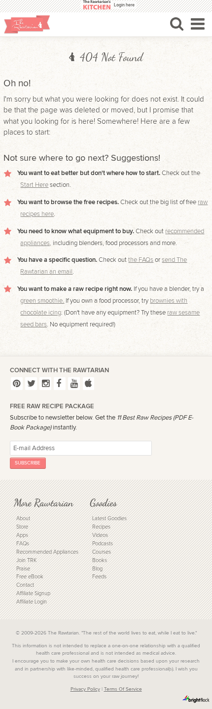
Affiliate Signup (33, 593)
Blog (97, 569)
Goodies (103, 502)
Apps (22, 535)
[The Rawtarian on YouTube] (74, 383)
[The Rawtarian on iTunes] (89, 383)
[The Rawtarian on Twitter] (31, 383)
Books (99, 560)
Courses (101, 552)
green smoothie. (42, 301)
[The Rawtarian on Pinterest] (17, 383)
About (23, 518)
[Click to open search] (176, 24)
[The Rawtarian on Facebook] (60, 383)
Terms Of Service (123, 689)
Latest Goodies (109, 518)
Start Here (34, 185)
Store (22, 527)
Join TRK (26, 560)
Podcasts (102, 543)
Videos (100, 535)
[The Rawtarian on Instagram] (45, 383)
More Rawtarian (43, 502)
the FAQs (140, 260)
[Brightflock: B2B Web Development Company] (196, 699)
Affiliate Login (31, 602)
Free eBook (29, 576)
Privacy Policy (85, 689)
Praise (23, 569)
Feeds (99, 576)
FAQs (22, 543)
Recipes (101, 527)
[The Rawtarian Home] (27, 24)
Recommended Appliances (47, 552)
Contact (25, 585)
